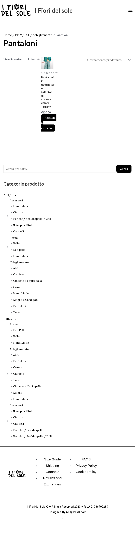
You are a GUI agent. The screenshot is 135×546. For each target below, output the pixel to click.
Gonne (17, 287)
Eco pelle (19, 249)
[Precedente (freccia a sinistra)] (3, 544)
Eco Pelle (19, 330)
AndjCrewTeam (76, 512)
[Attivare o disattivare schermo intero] (11, 539)
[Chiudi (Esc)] (26, 539)
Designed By (57, 512)
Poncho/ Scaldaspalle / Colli (32, 218)
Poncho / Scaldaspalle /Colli (32, 436)
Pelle (16, 243)
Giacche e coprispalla (27, 280)
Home (8, 35)
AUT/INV (10, 194)
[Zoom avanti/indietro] (3, 539)
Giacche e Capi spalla (27, 386)
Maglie (17, 392)
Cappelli (18, 231)
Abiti (16, 268)
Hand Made (21, 206)
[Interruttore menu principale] (130, 10)
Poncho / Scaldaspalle (28, 430)
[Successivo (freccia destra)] (11, 544)
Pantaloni (19, 306)
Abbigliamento (19, 262)
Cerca (124, 168)
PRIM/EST (11, 318)
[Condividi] (18, 539)
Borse (14, 237)
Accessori (16, 200)
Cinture (18, 212)
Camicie (18, 274)
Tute (16, 312)
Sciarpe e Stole (23, 225)
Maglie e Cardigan (25, 299)
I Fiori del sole (53, 10)
